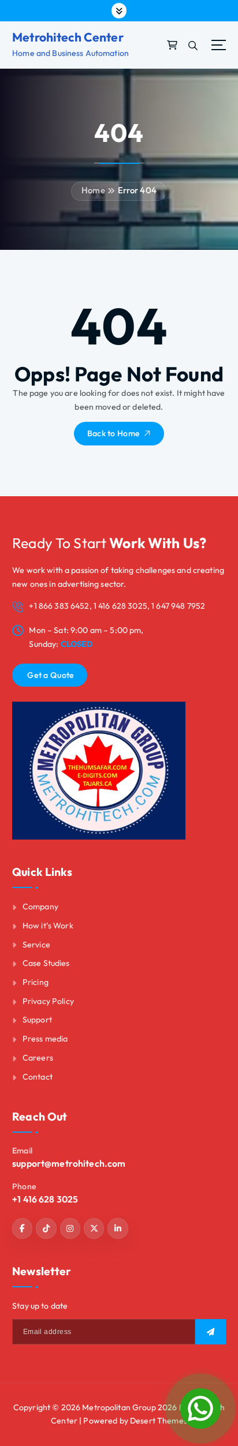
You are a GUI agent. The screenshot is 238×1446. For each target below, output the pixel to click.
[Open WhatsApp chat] (200, 1408)
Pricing (36, 982)
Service (36, 944)
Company (40, 906)
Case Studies (46, 963)
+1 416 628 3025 (45, 1199)
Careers (38, 1057)
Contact (38, 1077)
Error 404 (137, 190)
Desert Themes (158, 1420)
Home (93, 190)
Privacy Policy (48, 1001)
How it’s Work (48, 925)
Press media (45, 1038)
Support (37, 1019)
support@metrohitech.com (68, 1163)
